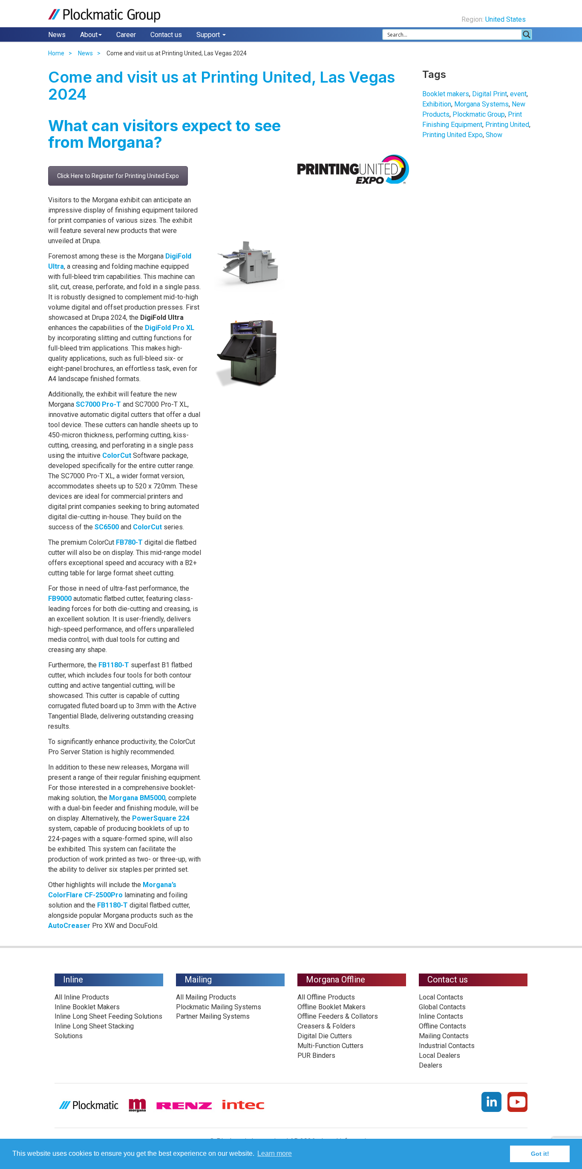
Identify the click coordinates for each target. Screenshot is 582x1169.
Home (56, 53)
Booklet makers (445, 94)
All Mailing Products (206, 997)
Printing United (507, 125)
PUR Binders (316, 1055)
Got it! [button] (540, 1153)
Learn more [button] (274, 1153)
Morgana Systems (481, 104)
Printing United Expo (452, 135)
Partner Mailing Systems (213, 1016)
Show (494, 135)
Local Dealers (439, 1055)
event (518, 94)
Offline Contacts (442, 1026)
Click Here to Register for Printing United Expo (118, 175)
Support (209, 35)
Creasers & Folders (326, 1026)
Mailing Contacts (444, 1036)
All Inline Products (82, 997)
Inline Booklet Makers (87, 1007)
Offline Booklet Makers (331, 1007)
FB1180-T (113, 665)
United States (506, 19)
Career (126, 35)
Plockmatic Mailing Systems (218, 1007)
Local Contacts (441, 997)
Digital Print (489, 94)
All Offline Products (326, 997)
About (89, 35)
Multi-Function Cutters (330, 1046)
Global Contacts (442, 1007)
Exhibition (436, 104)
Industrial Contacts (447, 1046)
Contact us (166, 35)
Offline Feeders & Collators (337, 1016)
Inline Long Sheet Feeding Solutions (108, 1016)
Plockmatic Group (478, 114)
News (57, 35)
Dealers (430, 1065)
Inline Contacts (441, 1016)
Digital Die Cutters (324, 1036)
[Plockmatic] (104, 16)
